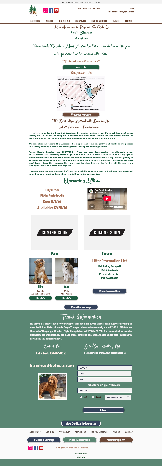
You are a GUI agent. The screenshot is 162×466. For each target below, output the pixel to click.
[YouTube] (56, 10)
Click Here (109, 138)
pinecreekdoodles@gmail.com (55, 365)
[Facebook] (51, 10)
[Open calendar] (128, 397)
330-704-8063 (58, 353)
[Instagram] (45, 10)
